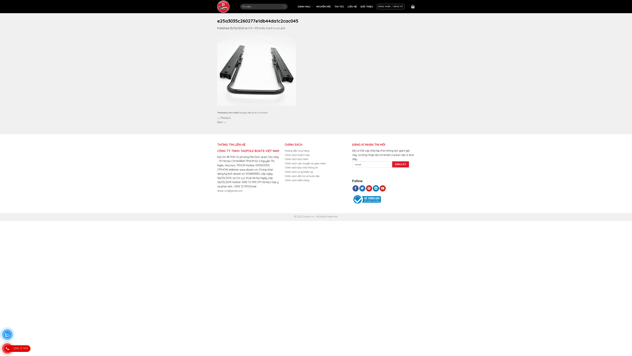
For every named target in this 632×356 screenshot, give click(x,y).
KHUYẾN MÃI (323, 6)
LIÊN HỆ (352, 6)
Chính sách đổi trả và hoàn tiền (302, 176)
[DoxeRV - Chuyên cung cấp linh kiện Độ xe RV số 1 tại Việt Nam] (223, 6)
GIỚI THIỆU (366, 6)
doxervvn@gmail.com (230, 190)
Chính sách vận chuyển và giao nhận (305, 163)
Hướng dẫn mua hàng (297, 150)
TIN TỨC (339, 6)
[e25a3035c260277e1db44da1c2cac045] (256, 69)
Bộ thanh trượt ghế (273, 28)
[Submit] (284, 6)
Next (221, 122)
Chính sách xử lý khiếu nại (299, 171)
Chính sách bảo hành (296, 159)
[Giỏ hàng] (413, 6)
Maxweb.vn (10, 218)
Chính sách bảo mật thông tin (301, 167)
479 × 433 (253, 28)
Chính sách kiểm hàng (297, 180)
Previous (224, 117)
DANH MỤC (304, 6)
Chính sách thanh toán (297, 155)
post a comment (260, 112)
